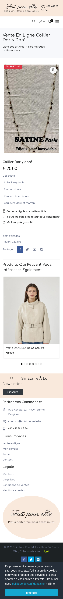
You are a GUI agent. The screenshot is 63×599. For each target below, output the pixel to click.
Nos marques (36, 46)
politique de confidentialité (28, 583)
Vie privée (9, 479)
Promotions (13, 50)
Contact (8, 459)
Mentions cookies (14, 490)
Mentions (9, 474)
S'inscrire (12, 392)
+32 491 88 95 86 (18, 428)
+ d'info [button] (50, 583)
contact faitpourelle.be (24, 421)
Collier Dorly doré (17, 162)
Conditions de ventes (16, 485)
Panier (7, 454)
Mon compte (10, 449)
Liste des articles (13, 46)
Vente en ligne (11, 443)
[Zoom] (53, 70)
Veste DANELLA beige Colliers (25, 348)
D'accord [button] (31, 592)
